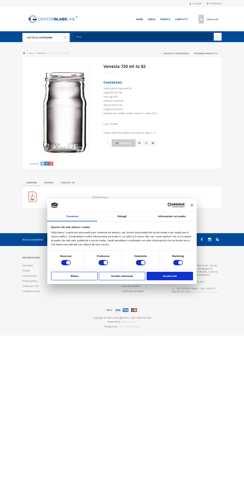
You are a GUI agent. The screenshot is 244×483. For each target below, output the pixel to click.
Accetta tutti (170, 276)
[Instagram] (209, 239)
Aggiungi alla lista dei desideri (139, 143)
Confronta (146, 143)
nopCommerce (129, 321)
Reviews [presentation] (48, 182)
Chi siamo (27, 265)
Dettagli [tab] (122, 216)
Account (197, 3)
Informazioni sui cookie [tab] (171, 216)
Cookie (26, 270)
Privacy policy (29, 280)
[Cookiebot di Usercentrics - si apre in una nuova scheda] (170, 205)
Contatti (181, 19)
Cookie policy (29, 275)
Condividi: (34, 163)
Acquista (125, 143)
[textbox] (143, 36)
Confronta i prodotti (132, 291)
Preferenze (216, 3)
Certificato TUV (30, 286)
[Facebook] (201, 239)
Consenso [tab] (72, 216)
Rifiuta (74, 276)
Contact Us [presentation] (68, 182)
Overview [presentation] (31, 182)
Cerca (151, 19)
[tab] (31, 182)
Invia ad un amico (153, 143)
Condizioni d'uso (31, 291)
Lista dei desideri (131, 286)
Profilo (165, 19)
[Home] (24, 53)
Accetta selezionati (122, 276)
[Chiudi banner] (192, 205)
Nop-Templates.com (129, 326)
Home (139, 19)
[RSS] (217, 239)
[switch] (103, 262)
